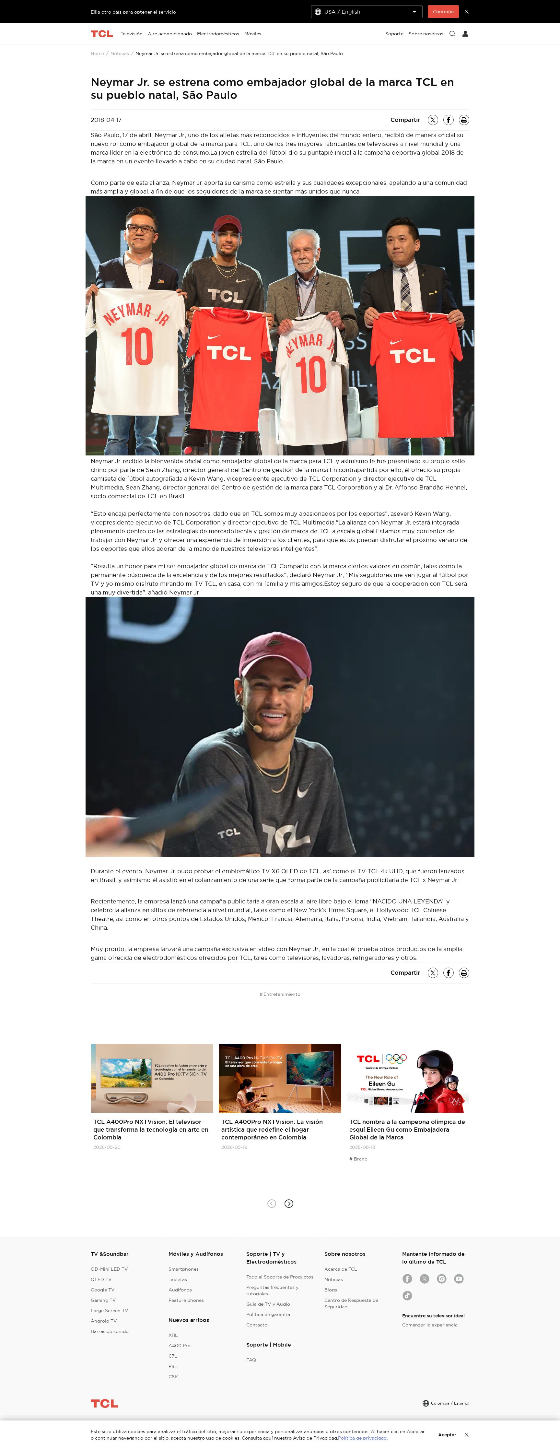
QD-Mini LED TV (109, 1269)
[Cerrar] (466, 1434)
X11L (173, 1335)
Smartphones (184, 1269)
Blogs (330, 1290)
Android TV (104, 1321)
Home (97, 53)
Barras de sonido (110, 1331)
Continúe (443, 12)
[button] (288, 1203)
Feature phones (186, 1300)
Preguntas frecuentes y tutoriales (272, 1290)
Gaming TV (103, 1300)
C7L (173, 1356)
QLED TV (101, 1279)
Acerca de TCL (340, 1269)
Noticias (120, 53)
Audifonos (180, 1290)
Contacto (256, 1325)
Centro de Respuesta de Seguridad (351, 1303)
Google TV (103, 1290)
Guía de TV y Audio (268, 1304)
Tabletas (178, 1279)
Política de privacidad (362, 1438)
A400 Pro (180, 1346)
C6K (173, 1377)
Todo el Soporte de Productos (279, 1277)
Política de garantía (268, 1314)
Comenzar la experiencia (430, 1325)
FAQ (251, 1360)
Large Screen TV (109, 1311)
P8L (173, 1366)
